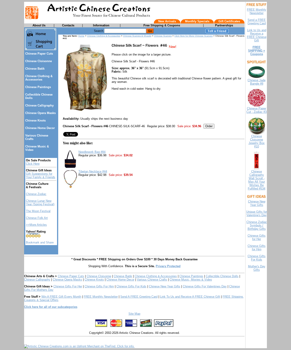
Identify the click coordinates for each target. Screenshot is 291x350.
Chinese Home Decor (40, 128)
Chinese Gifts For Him (99, 286)
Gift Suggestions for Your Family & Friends (40, 175)
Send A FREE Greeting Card (139, 296)
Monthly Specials (197, 21)
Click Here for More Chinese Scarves (193, 36)
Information (101, 25)
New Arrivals (167, 21)
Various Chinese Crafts (152, 279)
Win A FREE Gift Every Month (61, 296)
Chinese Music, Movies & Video (191, 279)
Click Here (33, 163)
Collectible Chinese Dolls (222, 276)
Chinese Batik (35, 68)
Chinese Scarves (163, 36)
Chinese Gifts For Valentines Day (205, 286)
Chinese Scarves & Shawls (137, 36)
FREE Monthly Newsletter (101, 296)
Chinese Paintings (38, 87)
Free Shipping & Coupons (161, 25)
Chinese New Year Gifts (164, 286)
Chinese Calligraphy (39, 105)
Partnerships (224, 25)
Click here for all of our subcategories (50, 307)
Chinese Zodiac (36, 194)
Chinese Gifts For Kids (131, 286)
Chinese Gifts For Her (67, 286)
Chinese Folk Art (37, 218)
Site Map (134, 313)
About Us (39, 25)
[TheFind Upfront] (79, 346)
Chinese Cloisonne (38, 61)
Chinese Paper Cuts (39, 53)
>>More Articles (36, 224)
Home (81, 36)
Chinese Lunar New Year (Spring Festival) (40, 202)
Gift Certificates (229, 21)
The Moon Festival (38, 211)
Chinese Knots (35, 120)
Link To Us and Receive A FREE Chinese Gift (190, 296)
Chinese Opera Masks (40, 113)
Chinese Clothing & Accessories (39, 77)
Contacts (68, 25)
